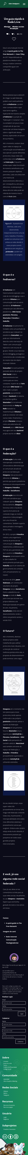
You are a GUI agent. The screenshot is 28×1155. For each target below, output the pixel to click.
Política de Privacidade (10, 1067)
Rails (19, 595)
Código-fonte (7, 1069)
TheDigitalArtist (12, 943)
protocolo (9, 252)
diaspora (11, 899)
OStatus (13, 299)
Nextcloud (20, 743)
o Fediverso (11, 104)
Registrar (6, 1119)
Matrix (5, 1093)
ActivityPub (17, 734)
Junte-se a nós (8, 1063)
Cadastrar (20, 1041)
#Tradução (14, 28)
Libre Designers (14, 3)
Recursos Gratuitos (9, 1105)
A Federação (7, 459)
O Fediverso (7, 290)
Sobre (5, 1065)
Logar (21, 1014)
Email (4, 1000)
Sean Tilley (20, 54)
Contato (6, 1061)
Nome (4, 1021)
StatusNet (15, 335)
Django (5, 595)
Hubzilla (6, 321)
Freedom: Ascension (9, 1129)
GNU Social (16, 312)
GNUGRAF (6, 1079)
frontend (6, 427)
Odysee (6, 1091)
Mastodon (7, 318)
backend (12, 396)
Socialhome (15, 491)
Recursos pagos (8, 1107)
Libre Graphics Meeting (10, 1081)
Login (5, 1117)
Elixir (18, 434)
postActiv (6, 315)
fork (23, 384)
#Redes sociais (18, 27)
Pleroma (14, 315)
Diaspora (6, 475)
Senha (4, 1006)
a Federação (9, 162)
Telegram (6, 1095)
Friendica (15, 318)
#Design (7, 27)
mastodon (20, 899)
